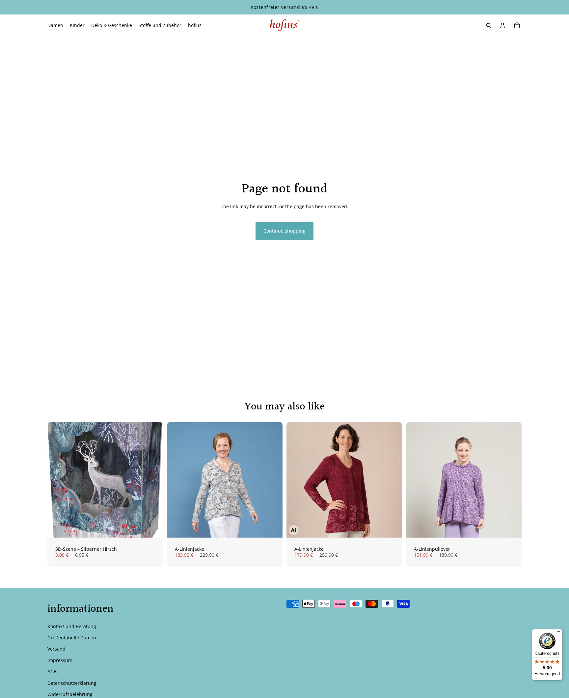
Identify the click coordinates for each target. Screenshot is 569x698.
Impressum (59, 660)
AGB (52, 671)
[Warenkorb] (517, 25)
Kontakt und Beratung (71, 626)
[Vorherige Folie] (177, 480)
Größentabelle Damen (71, 637)
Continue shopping (284, 231)
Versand (56, 649)
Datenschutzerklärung (71, 683)
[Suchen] (488, 25)
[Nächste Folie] (273, 480)
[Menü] (558, 633)
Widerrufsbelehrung (70, 694)
